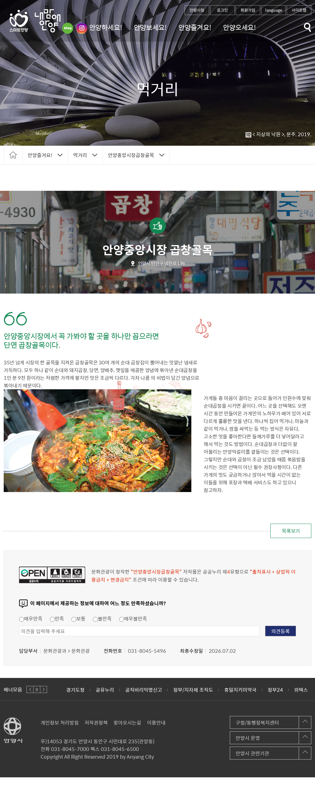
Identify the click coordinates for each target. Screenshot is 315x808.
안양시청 (196, 10)
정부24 (245, 690)
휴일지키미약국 (211, 690)
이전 (30, 689)
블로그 (67, 28)
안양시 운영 (248, 737)
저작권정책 (96, 722)
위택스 (271, 690)
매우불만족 (135, 618)
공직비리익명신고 (114, 690)
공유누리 (75, 690)
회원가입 (248, 10)
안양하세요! (105, 27)
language (273, 10)
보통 (81, 618)
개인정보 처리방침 (60, 722)
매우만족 (33, 618)
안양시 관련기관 (252, 753)
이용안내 (156, 722)
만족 (59, 618)
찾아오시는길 (127, 722)
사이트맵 (299, 10)
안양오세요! (239, 27)
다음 (43, 689)
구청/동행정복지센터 (257, 722)
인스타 (81, 28)
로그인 (222, 10)
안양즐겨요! (194, 27)
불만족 (105, 618)
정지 (36, 689)
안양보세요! (150, 27)
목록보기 (291, 530)
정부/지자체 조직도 (164, 690)
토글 (307, 27)
